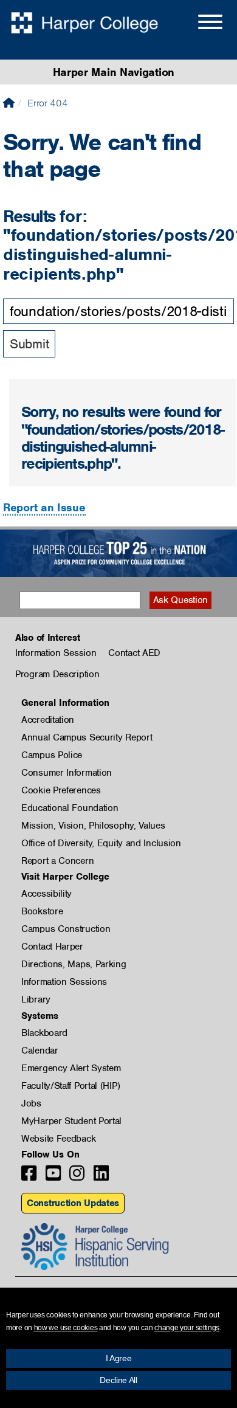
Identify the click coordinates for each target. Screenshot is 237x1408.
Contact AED (134, 653)
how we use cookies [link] (66, 1327)
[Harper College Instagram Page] (76, 1177)
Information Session (55, 653)
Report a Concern (57, 861)
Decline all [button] (118, 1380)
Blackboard (44, 1033)
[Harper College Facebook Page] (28, 1177)
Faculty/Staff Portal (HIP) (70, 1086)
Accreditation (47, 720)
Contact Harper (52, 946)
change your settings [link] (186, 1327)
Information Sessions (64, 982)
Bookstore (42, 911)
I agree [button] (119, 1358)
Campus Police (51, 755)
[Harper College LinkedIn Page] (101, 1177)
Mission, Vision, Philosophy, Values (93, 826)
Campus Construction (65, 929)
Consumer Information (66, 773)
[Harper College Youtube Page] (53, 1177)
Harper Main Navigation (113, 72)
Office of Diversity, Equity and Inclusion (101, 843)
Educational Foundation (69, 808)
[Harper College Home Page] (9, 103)
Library (35, 999)
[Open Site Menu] (198, 23)
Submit (29, 344)
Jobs (31, 1103)
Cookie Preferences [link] (61, 790)
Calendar (39, 1050)
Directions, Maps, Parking (73, 964)
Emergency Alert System (70, 1068)
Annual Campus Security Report (86, 737)
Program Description (57, 674)
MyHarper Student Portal (71, 1121)
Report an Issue (44, 507)
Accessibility (46, 894)
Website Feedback (58, 1139)
